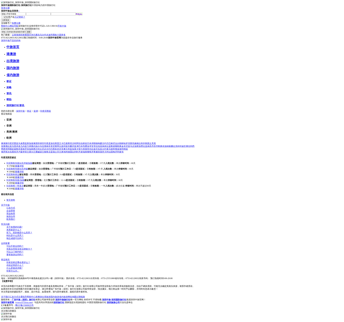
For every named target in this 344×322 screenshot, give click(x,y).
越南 (136, 143)
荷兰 (27, 152)
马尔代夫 (44, 35)
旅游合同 (10, 216)
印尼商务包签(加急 (15, 180)
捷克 (121, 152)
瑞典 (85, 152)
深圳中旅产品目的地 (10, 40)
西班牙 (15, 152)
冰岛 (10, 152)
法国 (111, 152)
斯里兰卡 (59, 143)
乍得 (29, 146)
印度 (46, 143)
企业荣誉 (10, 211)
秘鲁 (16, 149)
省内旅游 (12, 75)
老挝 (85, 143)
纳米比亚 (106, 146)
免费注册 (16, 23)
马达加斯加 (135, 146)
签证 (9, 81)
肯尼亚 (127, 146)
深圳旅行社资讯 (15, 105)
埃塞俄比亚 (6, 146)
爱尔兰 (32, 152)
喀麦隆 (114, 146)
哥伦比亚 (91, 149)
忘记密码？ (20, 17)
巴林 (111, 143)
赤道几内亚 (21, 146)
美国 (85, 149)
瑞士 (55, 152)
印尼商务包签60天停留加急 (19, 163)
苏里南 (21, 149)
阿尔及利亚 (62, 146)
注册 (7, 8)
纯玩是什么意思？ (15, 235)
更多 (63, 35)
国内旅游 (12, 68)
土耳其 (152, 143)
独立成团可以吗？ (15, 238)
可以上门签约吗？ (15, 252)
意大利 (105, 152)
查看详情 (19, 166)
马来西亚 (22, 143)
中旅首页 (12, 47)
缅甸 (98, 143)
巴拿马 (107, 149)
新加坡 (30, 143)
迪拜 (50, 35)
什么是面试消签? (14, 268)
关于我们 (5, 297)
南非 (48, 146)
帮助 (9, 99)
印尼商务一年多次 (15, 186)
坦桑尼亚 (72, 146)
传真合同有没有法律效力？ (19, 249)
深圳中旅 (20, 111)
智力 (80, 149)
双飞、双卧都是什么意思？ (19, 233)
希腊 (96, 152)
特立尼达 (42, 149)
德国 (70, 152)
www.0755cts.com (24, 302)
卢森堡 (21, 152)
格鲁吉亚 (48, 152)
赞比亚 (144, 146)
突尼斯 (54, 146)
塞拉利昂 (190, 146)
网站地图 (72, 297)
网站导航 (14, 26)
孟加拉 (51, 143)
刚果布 (161, 146)
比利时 (75, 152)
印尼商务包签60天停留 (17, 169)
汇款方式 (10, 208)
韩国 (147, 143)
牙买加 (28, 149)
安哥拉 (94, 146)
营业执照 (10, 213)
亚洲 (36, 111)
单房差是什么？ (14, 230)
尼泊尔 (116, 143)
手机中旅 (62, 26)
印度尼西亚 (45, 111)
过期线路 (80, 297)
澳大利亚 (67, 149)
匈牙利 (116, 152)
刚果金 (120, 146)
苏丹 (156, 146)
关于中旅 (5, 205)
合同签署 (5, 243)
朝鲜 (121, 143)
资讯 (9, 93)
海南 (18, 35)
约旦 (106, 143)
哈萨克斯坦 (129, 143)
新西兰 (34, 149)
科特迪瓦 (181, 146)
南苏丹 (150, 146)
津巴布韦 (80, 146)
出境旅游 (12, 61)
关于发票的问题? (14, 227)
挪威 (37, 152)
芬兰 (59, 152)
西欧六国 (57, 35)
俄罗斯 (4, 152)
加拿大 (75, 149)
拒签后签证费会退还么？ (18, 262)
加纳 (166, 146)
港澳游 (11, 54)
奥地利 (64, 152)
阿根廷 (11, 149)
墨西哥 (4, 149)
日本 (31, 35)
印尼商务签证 (12, 174)
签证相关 (5, 259)
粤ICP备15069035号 (24, 305)
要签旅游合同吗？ (15, 254)
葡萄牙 (90, 152)
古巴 (48, 149)
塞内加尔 (35, 146)
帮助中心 (5, 26)
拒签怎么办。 (12, 271)
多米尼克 (59, 149)
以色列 (142, 143)
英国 (100, 152)
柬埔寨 (4, 143)
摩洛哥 (88, 146)
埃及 (100, 146)
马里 (14, 146)
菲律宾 (41, 143)
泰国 (27, 35)
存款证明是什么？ (15, 265)
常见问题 (5, 224)
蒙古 (102, 143)
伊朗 (93, 143)
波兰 (42, 152)
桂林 (22, 35)
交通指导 (22, 297)
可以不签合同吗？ (15, 246)
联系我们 (10, 219)
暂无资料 (10, 200)
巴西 (53, 149)
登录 (3, 8)
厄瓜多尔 (100, 149)
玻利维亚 (115, 149)
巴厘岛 (36, 35)
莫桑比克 (173, 146)
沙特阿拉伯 (77, 143)
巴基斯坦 (67, 143)
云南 (14, 35)
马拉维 (43, 146)
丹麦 (80, 152)
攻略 (9, 87)
